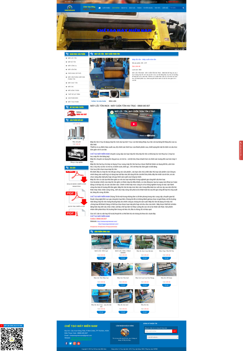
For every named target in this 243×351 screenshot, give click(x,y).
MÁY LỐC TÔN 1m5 (101, 251)
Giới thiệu (106, 8)
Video (139, 8)
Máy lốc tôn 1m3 (123, 305)
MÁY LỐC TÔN (72, 58)
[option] (109, 74)
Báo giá (132, 8)
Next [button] (127, 95)
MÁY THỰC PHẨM (73, 102)
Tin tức (157, 8)
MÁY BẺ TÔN (72, 62)
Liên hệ (165, 8)
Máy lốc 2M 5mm (166, 278)
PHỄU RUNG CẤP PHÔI (74, 73)
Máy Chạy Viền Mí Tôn (166, 251)
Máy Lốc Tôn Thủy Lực (101, 278)
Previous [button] (91, 95)
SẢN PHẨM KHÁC (73, 98)
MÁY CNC (71, 86)
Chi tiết (101, 258)
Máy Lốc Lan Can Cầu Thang (144, 278)
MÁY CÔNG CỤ (72, 65)
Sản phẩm (115, 8)
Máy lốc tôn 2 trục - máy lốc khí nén (101, 305)
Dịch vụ (124, 8)
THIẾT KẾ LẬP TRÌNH (74, 94)
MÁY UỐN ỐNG (72, 69)
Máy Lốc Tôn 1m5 (123, 278)
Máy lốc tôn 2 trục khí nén (145, 251)
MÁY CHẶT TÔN (72, 83)
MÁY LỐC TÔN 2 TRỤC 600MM (123, 252)
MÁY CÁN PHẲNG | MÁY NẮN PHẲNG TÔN (76, 78)
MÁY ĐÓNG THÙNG (73, 90)
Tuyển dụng (148, 8)
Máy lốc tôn (144, 305)
